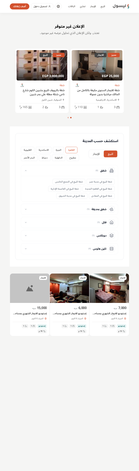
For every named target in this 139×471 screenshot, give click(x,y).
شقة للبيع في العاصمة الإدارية (65, 188)
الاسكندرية (44, 149)
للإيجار (93, 6)
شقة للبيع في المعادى (101, 195)
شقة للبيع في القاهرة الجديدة (98, 188)
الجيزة (58, 149)
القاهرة (71, 149)
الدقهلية (58, 157)
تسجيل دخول (40, 6)
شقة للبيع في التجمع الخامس (69, 181)
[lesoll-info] (77, 85)
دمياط (45, 157)
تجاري (82, 6)
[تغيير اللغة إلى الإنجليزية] (58, 6)
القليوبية (28, 149)
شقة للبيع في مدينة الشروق (72, 195)
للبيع (103, 6)
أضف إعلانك (19, 6)
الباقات (71, 6)
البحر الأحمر (29, 157)
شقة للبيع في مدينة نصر (100, 181)
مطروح (73, 157)
